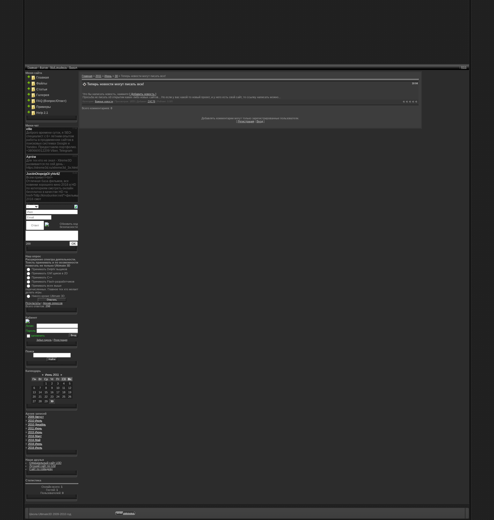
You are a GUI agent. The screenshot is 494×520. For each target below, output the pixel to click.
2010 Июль (35, 420)
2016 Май (34, 439)
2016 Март (35, 436)
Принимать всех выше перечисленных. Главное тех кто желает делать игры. (51, 289)
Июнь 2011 (52, 374)
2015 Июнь (35, 432)
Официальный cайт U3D (45, 462)
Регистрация (60, 340)
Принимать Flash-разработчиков (53, 281)
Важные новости (104, 101)
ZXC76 (151, 101)
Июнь (108, 76)
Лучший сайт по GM (42, 465)
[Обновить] (76, 206)
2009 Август (36, 416)
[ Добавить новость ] (142, 94)
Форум (44, 67)
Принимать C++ (42, 277)
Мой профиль (58, 67)
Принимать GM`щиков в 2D (50, 273)
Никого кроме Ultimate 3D (48, 295)
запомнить (38, 335)
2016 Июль (35, 447)
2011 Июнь (35, 428)
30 (52, 401)
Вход (260, 121)
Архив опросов (53, 303)
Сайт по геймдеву (41, 469)
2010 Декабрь (37, 424)
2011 (98, 76)
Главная (32, 67)
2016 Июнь (35, 443)
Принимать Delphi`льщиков (49, 269)
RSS (463, 67)
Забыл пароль (44, 340)
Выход (73, 67)
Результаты (33, 303)
